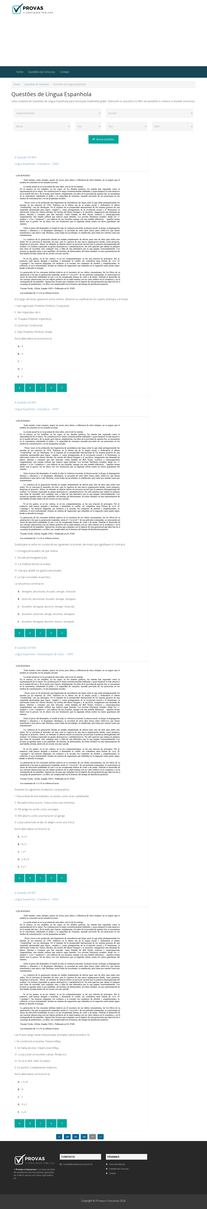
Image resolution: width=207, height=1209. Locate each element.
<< (59, 1137)
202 (84, 1137)
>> (100, 1137)
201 (75, 1137)
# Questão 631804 (25, 157)
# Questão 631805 (25, 402)
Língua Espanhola (25, 164)
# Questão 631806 (25, 648)
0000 (55, 164)
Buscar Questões (105, 139)
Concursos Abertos (117, 1164)
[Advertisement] (103, 42)
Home (19, 72)
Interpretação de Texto (50, 654)
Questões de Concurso (41, 72)
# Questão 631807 (25, 893)
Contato (64, 72)
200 (67, 1137)
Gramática (43, 164)
